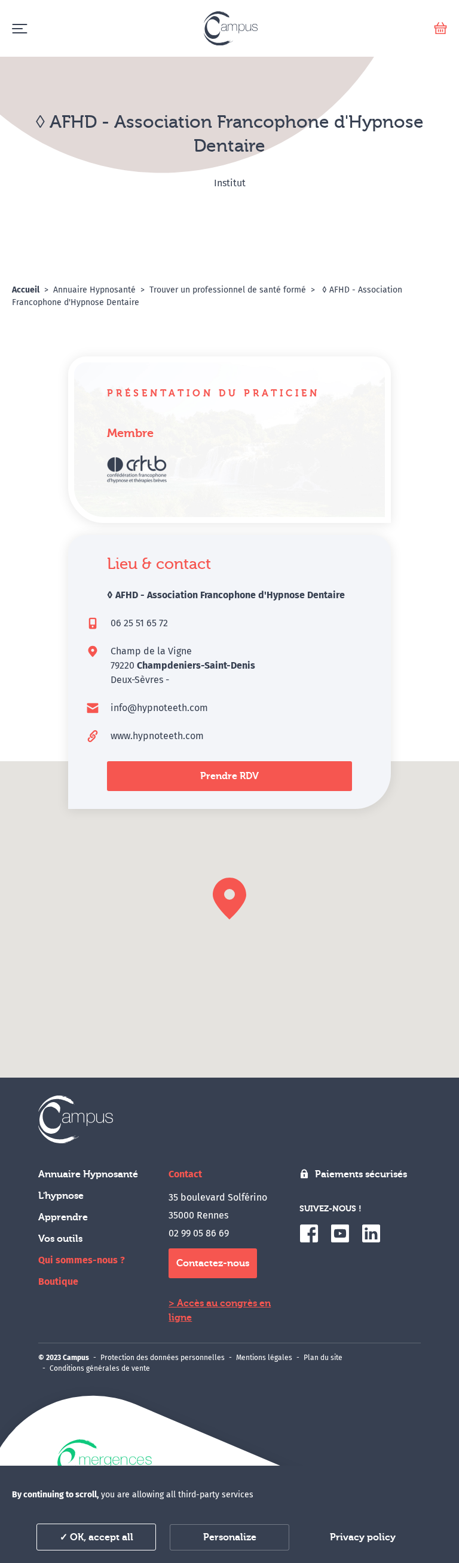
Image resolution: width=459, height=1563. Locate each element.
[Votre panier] (440, 28)
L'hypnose (61, 1195)
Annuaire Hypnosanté (88, 1174)
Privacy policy (363, 1537)
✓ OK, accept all (96, 1537)
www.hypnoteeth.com (157, 735)
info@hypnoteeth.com (159, 707)
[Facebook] (309, 1233)
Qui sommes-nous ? (81, 1260)
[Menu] (19, 28)
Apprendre (63, 1217)
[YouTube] (340, 1233)
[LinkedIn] (371, 1233)
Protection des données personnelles (162, 1357)
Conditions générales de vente (100, 1368)
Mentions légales (264, 1357)
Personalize (229, 1537)
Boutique (58, 1281)
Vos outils (60, 1238)
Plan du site (323, 1357)
